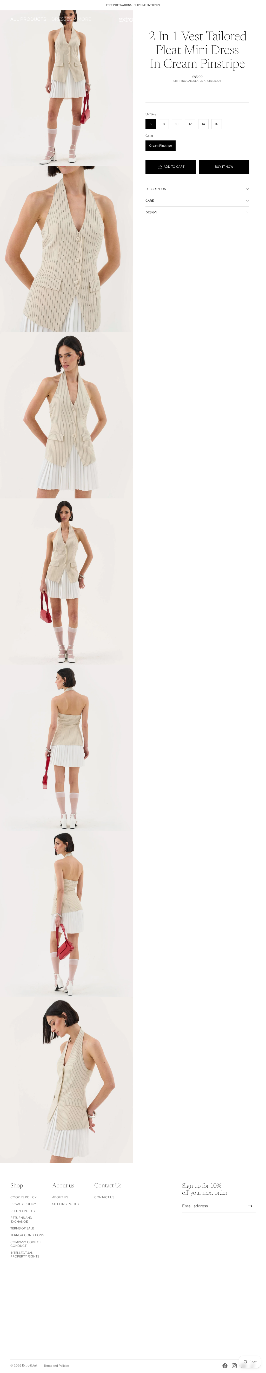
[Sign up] (250, 1206)
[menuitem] (84, 19)
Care (149, 201)
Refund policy (23, 1211)
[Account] (238, 19)
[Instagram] (234, 1366)
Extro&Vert (29, 1365)
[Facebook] (225, 1366)
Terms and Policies (56, 1366)
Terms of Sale (22, 1228)
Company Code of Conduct (25, 1244)
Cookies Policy (23, 1197)
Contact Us (104, 1197)
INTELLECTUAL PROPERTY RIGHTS (24, 1255)
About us (60, 1197)
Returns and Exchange (21, 1219)
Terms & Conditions (27, 1235)
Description (155, 189)
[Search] (227, 19)
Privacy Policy (23, 1204)
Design (151, 212)
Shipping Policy (65, 1204)
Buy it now (224, 167)
